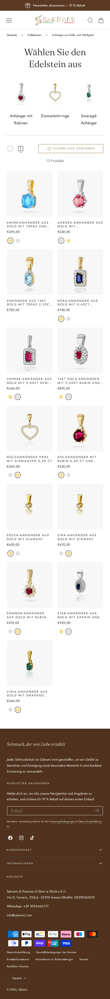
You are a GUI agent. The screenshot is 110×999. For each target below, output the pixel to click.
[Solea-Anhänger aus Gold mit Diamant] (29, 507)
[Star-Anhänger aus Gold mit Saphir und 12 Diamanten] (80, 585)
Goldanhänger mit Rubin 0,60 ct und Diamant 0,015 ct (77, 459)
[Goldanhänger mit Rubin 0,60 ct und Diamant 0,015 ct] (80, 429)
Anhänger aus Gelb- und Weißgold (73, 35)
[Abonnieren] (97, 810)
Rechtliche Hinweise (18, 966)
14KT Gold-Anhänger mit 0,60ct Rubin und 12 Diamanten (79, 381)
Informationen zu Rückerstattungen (54, 959)
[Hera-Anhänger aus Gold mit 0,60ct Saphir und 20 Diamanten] (80, 272)
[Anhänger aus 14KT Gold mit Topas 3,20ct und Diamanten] (29, 272)
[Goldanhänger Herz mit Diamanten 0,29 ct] (29, 429)
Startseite (12, 35)
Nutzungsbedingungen (63, 821)
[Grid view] (10, 148)
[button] (9, 20)
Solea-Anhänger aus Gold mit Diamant (28, 537)
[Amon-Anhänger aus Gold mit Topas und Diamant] (29, 194)
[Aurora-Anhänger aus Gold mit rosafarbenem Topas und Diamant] (80, 194)
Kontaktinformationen (18, 959)
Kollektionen (34, 35)
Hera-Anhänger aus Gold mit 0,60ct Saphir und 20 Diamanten (78, 303)
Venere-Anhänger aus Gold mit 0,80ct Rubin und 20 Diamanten (29, 381)
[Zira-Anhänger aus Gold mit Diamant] (80, 507)
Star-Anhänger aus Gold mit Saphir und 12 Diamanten (79, 615)
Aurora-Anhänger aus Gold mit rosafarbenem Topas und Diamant (80, 224)
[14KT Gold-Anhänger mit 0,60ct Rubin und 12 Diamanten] (80, 350)
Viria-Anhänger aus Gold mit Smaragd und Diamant (27, 694)
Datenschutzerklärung (90, 821)
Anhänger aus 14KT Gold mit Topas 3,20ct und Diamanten (29, 303)
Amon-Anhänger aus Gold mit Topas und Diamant (28, 224)
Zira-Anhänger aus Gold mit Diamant (77, 537)
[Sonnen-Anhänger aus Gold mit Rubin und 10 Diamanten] (29, 585)
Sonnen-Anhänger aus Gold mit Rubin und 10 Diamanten (26, 615)
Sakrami (23, 989)
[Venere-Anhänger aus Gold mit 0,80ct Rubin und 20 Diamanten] (29, 350)
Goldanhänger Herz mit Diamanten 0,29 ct (29, 459)
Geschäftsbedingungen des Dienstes (56, 952)
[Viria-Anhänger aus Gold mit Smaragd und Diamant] (29, 663)
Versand (83, 959)
